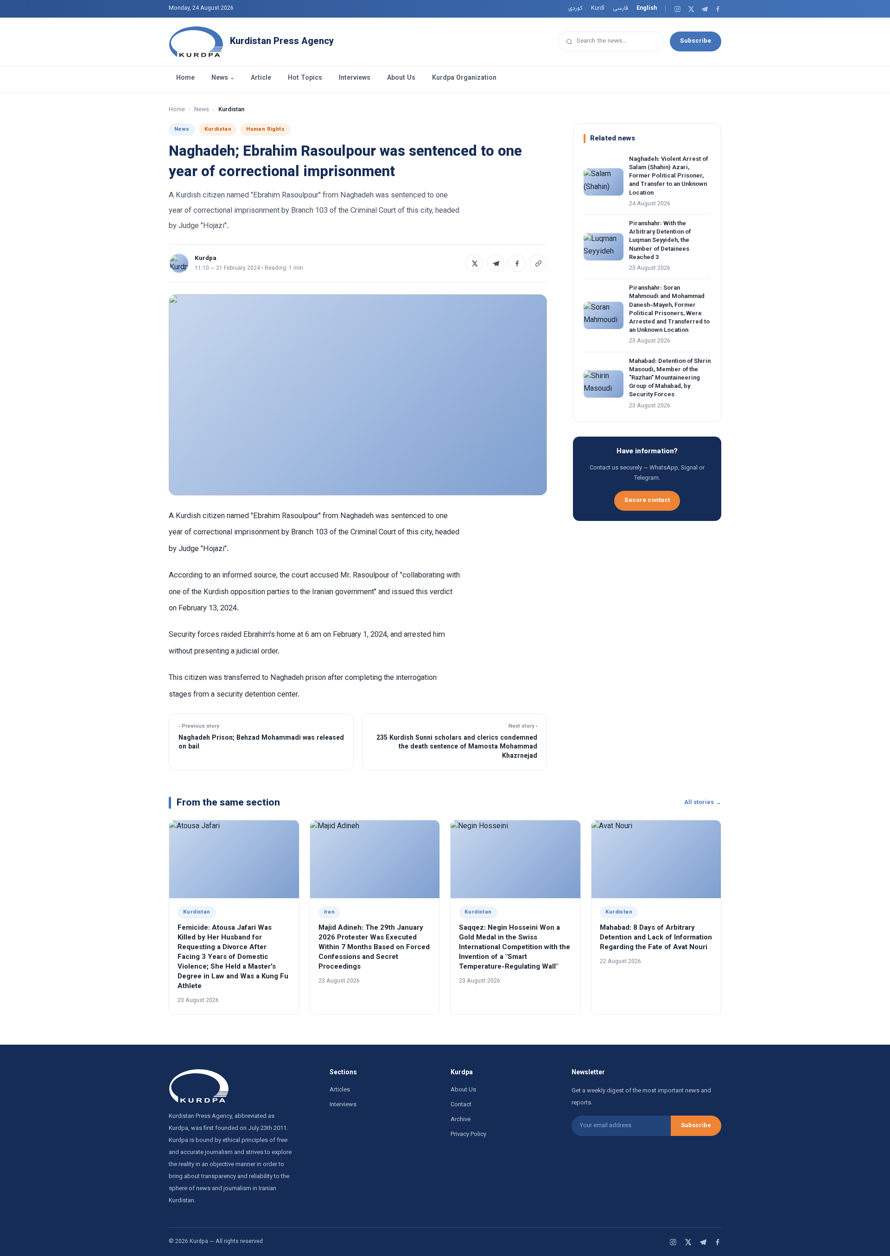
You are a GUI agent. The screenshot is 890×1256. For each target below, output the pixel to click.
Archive (460, 1119)
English (646, 8)
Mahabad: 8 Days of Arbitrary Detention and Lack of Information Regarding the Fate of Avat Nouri (656, 938)
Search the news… (601, 41)
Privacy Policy (468, 1134)
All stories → (702, 802)
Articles (340, 1090)
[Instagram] (677, 9)
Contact (461, 1105)
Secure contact (647, 500)
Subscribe (695, 41)
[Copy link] (538, 263)
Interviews (354, 78)
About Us (401, 78)
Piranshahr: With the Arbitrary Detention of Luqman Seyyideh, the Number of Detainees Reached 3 (660, 240)
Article (261, 78)
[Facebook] (717, 9)
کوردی (575, 8)
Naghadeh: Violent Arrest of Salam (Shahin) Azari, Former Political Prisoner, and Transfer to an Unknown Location (668, 176)
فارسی (620, 8)
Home (185, 78)
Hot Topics (305, 78)
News (219, 78)
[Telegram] (704, 9)
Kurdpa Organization (464, 78)
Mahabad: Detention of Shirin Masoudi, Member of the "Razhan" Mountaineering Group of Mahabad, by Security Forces (670, 378)
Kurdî (597, 8)
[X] (690, 9)
